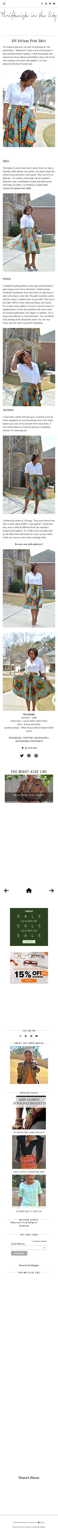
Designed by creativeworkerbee (29, 1527)
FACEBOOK (15, 738)
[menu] (4, 3)
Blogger (35, 1265)
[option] (29, 788)
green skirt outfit (23, 188)
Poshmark (24, 1225)
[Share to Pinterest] (36, 756)
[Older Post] (51, 890)
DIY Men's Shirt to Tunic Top (29, 1211)
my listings (29, 1222)
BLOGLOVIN (41, 738)
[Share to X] (22, 756)
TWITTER (28, 738)
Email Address (28, 1244)
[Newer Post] (6, 890)
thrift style (32, 748)
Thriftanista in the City (25, 1522)
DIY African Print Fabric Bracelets (29, 1132)
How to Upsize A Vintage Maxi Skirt (29, 1171)
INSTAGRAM (22, 741)
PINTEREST (37, 741)
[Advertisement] (29, 848)
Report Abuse (29, 1477)
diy (26, 748)
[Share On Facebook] (29, 756)
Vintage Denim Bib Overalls (29, 795)
